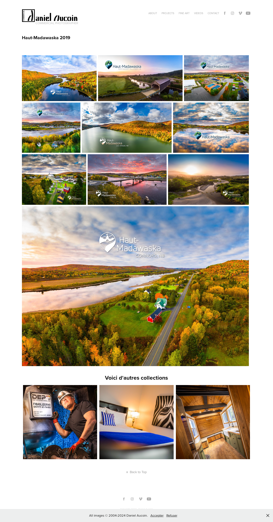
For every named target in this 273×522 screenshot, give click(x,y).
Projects (168, 13)
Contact (213, 13)
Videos (198, 13)
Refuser (171, 515)
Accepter (157, 515)
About (152, 13)
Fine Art (184, 13)
